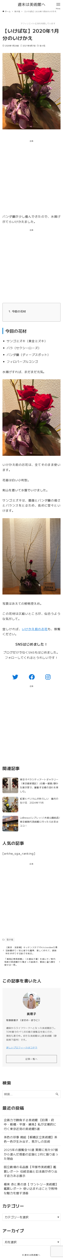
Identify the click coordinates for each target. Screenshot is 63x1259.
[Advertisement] (31, 178)
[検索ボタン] (57, 1094)
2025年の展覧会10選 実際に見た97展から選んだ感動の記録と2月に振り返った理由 (31, 1154)
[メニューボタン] (58, 4)
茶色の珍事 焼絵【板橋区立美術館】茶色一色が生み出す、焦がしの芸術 (30, 1139)
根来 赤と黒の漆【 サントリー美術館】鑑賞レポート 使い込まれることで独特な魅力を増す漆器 (31, 1188)
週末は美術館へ (32, 4)
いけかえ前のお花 (35, 629)
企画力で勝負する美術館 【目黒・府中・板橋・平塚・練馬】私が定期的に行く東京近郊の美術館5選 (30, 1124)
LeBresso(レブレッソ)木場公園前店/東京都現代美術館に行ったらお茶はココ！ (40, 821)
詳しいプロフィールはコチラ (21, 1047)
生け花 (42, 45)
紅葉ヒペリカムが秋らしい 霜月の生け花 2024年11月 (39, 800)
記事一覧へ (31, 1059)
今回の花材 (19, 311)
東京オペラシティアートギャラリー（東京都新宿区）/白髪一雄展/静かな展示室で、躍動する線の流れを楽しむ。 (39, 785)
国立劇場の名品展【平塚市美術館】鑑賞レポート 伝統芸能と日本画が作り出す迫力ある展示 (30, 1171)
